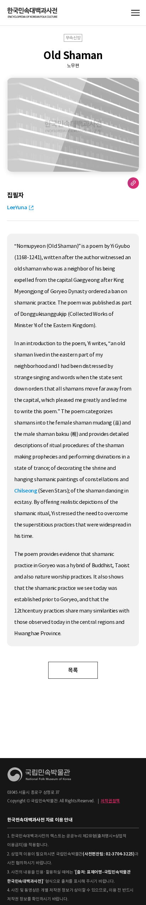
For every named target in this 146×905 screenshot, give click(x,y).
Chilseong (25, 491)
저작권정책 (110, 800)
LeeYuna (17, 207)
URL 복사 (133, 183)
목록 (73, 670)
